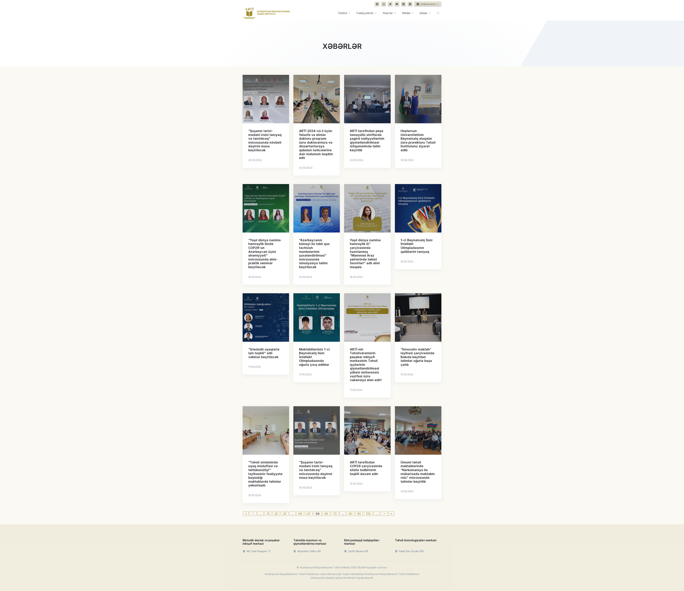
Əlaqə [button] (423, 13)
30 (284, 513)
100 (368, 513)
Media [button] (406, 13)
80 (350, 513)
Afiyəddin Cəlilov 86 (309, 551)
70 (335, 513)
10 (268, 513)
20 (276, 513)
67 (309, 513)
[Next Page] (384, 514)
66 (300, 513)
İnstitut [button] (342, 13)
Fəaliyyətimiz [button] (365, 13)
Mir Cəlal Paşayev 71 (258, 551)
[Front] (266, 13)
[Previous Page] (253, 514)
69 (326, 513)
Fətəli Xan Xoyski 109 (411, 551)
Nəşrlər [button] (388, 13)
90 (359, 513)
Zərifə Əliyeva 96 (357, 551)
